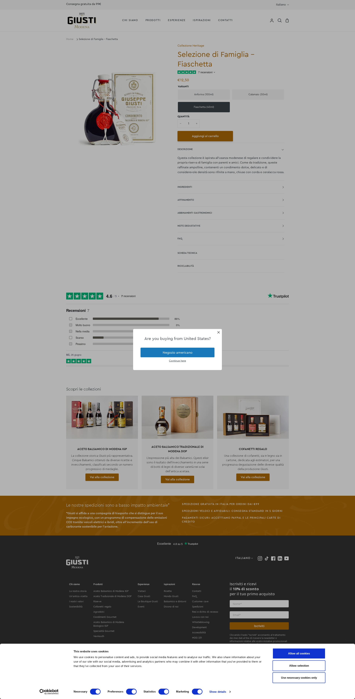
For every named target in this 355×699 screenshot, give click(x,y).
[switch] (131, 692)
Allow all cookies (299, 653)
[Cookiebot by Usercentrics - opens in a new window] (49, 692)
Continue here (177, 361)
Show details (217, 691)
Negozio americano (177, 352)
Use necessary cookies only (299, 677)
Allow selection (299, 665)
